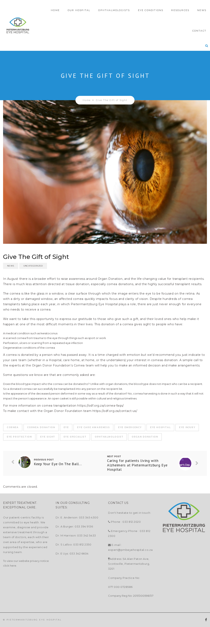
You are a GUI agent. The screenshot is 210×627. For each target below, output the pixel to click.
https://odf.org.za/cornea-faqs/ (100, 405)
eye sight (47, 436)
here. (13, 565)
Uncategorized (33, 265)
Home (87, 100)
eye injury (187, 427)
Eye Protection (19, 436)
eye (66, 427)
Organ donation (145, 436)
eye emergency (130, 427)
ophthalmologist (109, 436)
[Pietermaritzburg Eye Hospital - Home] (18, 25)
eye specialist (75, 436)
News (10, 265)
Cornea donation (41, 427)
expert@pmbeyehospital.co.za (130, 549)
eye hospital (160, 427)
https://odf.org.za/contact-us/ (114, 411)
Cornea (13, 427)
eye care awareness (93, 427)
